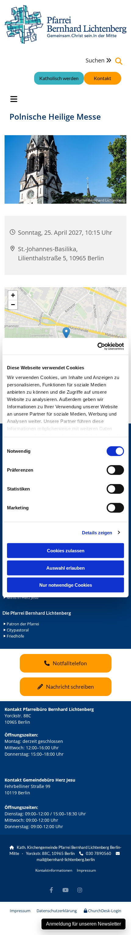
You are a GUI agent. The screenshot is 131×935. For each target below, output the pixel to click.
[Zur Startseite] (65, 24)
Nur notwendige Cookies (65, 585)
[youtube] (65, 889)
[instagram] (80, 889)
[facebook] (51, 889)
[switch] (115, 470)
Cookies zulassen (65, 550)
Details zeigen (97, 532)
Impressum (86, 870)
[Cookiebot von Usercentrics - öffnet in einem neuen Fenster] (97, 346)
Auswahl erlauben (65, 567)
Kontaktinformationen (53, 870)
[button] (102, 78)
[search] (118, 61)
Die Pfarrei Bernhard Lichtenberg (36, 613)
